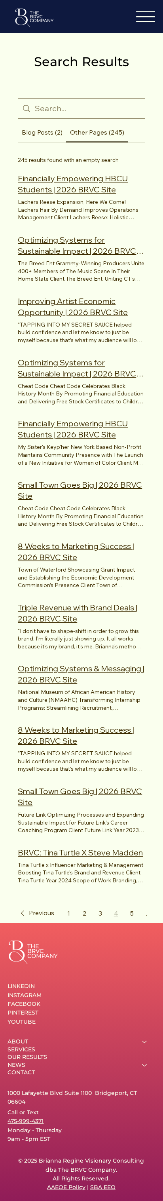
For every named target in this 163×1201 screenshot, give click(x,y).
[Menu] (145, 17)
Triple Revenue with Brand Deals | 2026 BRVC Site (77, 612)
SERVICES (21, 1049)
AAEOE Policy (66, 1187)
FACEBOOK (24, 1003)
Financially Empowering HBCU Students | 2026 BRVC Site (73, 183)
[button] (36, 913)
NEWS (16, 1064)
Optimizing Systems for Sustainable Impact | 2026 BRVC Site (77, 246)
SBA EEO (103, 1187)
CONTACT (21, 1072)
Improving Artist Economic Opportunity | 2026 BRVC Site (73, 306)
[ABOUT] (145, 1042)
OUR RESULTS (27, 1056)
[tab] (42, 132)
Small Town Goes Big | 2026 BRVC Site (80, 490)
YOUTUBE (22, 1021)
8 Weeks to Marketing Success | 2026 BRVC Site (76, 551)
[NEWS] (145, 1065)
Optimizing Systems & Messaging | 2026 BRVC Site (81, 673)
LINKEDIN (21, 986)
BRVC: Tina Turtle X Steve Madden (80, 852)
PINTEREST (23, 1012)
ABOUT (18, 1041)
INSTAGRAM (25, 995)
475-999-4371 (26, 1121)
